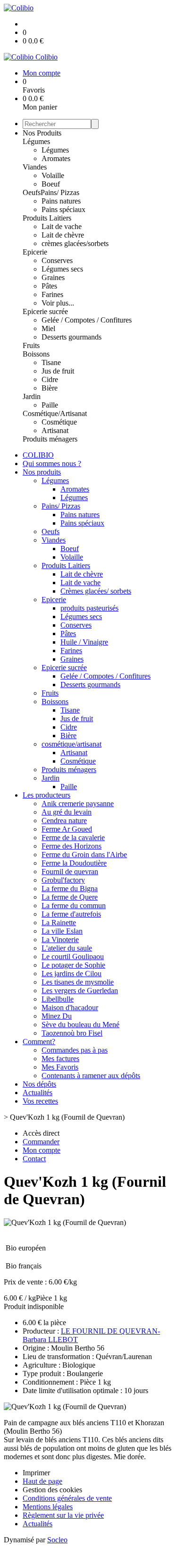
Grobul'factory (63, 880)
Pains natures (61, 201)
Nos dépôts (39, 1084)
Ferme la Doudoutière (74, 863)
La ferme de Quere (70, 897)
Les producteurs (46, 795)
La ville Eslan (62, 931)
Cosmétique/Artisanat (55, 413)
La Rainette (59, 923)
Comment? (39, 1042)
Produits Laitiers (47, 218)
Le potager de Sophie (73, 965)
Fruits (31, 345)
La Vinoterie (60, 940)
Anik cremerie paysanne (78, 804)
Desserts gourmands (71, 337)
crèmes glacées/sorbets (75, 243)
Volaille (53, 175)
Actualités (37, 1093)
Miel (48, 328)
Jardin (32, 396)
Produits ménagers (50, 439)
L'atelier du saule (67, 948)
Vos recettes (40, 1101)
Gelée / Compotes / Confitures (87, 320)
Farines (52, 294)
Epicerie (35, 252)
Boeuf (51, 184)
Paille (50, 405)
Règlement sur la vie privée (63, 1515)
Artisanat (55, 430)
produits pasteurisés (89, 608)
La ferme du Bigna (70, 889)
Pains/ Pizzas (60, 192)
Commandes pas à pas (75, 1050)
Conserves (57, 260)
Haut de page (42, 1481)
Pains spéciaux (63, 209)
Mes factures (60, 1059)
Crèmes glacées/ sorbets (95, 591)
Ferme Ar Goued (67, 829)
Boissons (36, 354)
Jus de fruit (58, 371)
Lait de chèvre (63, 235)
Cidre (50, 379)
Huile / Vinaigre (84, 642)
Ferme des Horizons (71, 846)
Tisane (51, 362)
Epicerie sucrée (45, 311)
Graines (53, 277)
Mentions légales (48, 1507)
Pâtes (49, 286)
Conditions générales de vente (67, 1498)
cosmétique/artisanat (71, 744)
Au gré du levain (67, 812)
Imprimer (36, 1473)
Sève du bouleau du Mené (80, 1025)
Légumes (36, 141)
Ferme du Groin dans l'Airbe (84, 855)
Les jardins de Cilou (71, 974)
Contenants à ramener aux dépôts (91, 1076)
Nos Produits (42, 133)
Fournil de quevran (70, 872)
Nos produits (42, 472)
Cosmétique (59, 422)
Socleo (57, 1540)
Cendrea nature (64, 821)
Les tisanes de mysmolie (78, 982)
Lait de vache (62, 226)
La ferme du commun (74, 906)
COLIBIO (38, 455)
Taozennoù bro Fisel (72, 1033)
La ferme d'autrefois (71, 914)
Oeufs (32, 192)
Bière (50, 388)
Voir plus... (58, 303)
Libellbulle (58, 999)
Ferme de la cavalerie (73, 838)
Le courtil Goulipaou (73, 957)
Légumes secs (62, 269)
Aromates (56, 158)
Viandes (35, 167)
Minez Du (57, 1016)
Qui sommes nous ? (52, 463)
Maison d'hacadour (70, 1008)
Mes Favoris (60, 1067)
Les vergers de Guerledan (80, 991)
